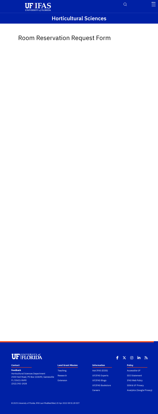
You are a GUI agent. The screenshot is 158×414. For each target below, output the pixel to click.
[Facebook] (117, 357)
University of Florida (26, 403)
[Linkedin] (139, 357)
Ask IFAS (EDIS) (100, 370)
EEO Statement (134, 375)
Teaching (62, 370)
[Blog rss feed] (146, 357)
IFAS (38, 403)
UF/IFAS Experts (100, 375)
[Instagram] (132, 357)
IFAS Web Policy (135, 380)
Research (62, 375)
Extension (62, 380)
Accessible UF (134, 370)
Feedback (16, 370)
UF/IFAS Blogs (99, 380)
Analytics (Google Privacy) (139, 390)
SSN (129, 385)
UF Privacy (138, 385)
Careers (96, 390)
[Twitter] (125, 357)
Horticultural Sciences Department (28, 373)
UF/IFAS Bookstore (101, 385)
